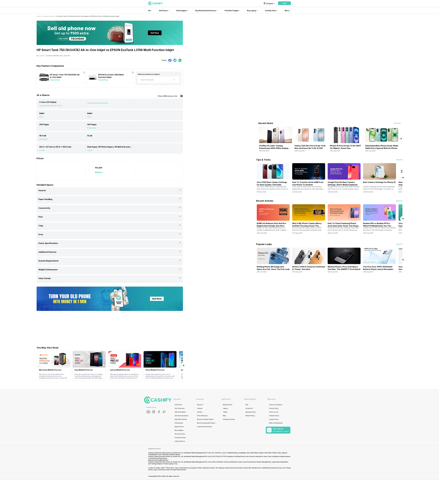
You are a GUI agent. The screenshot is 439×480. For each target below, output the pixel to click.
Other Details (44, 278)
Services (177, 399)
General (42, 190)
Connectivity (44, 208)
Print (40, 217)
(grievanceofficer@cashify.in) (158, 460)
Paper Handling (45, 199)
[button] (284, 3)
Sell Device (226, 399)
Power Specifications (48, 243)
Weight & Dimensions (48, 269)
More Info (271, 399)
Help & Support (250, 399)
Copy (40, 225)
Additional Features (47, 252)
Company (200, 399)
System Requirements (48, 261)
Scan (40, 234)
